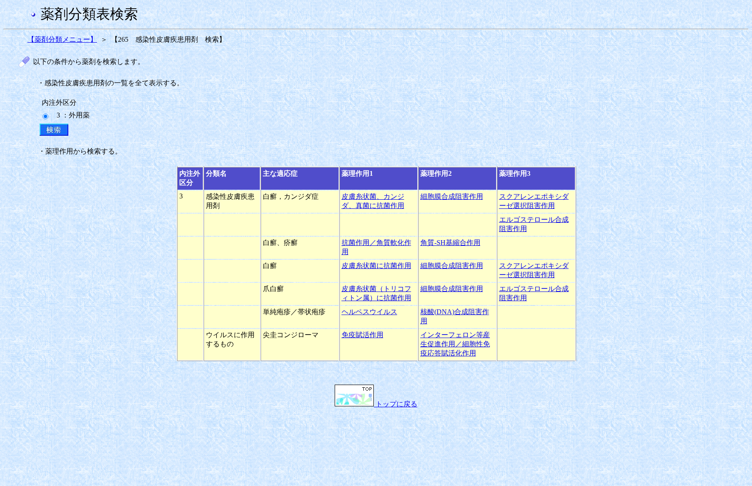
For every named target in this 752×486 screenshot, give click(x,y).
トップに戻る (395, 404)
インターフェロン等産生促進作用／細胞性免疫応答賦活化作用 (455, 344)
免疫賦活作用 (362, 335)
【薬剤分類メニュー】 (62, 39)
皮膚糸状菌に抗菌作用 (376, 265)
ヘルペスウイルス (369, 311)
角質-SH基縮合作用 (450, 242)
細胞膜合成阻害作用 (451, 196)
